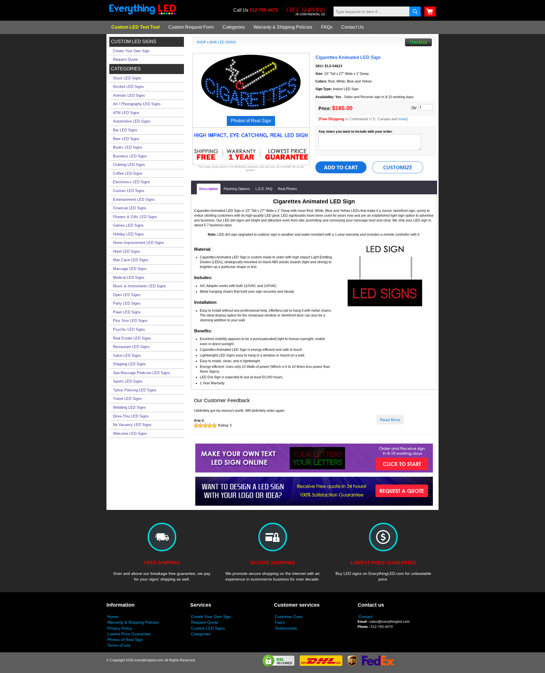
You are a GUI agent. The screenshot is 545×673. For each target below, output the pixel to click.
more (402, 119)
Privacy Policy (119, 628)
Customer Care (288, 616)
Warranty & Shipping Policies (282, 27)
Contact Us (352, 27)
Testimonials (286, 628)
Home (112, 616)
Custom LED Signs (208, 628)
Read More (390, 419)
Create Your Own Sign (211, 616)
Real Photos (287, 189)
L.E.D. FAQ (263, 189)
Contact (365, 616)
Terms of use (119, 645)
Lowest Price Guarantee (129, 634)
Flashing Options (237, 189)
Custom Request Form (191, 27)
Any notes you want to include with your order (355, 132)
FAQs (326, 27)
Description (208, 189)
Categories (234, 27)
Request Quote (204, 622)
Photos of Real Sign (125, 639)
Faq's (280, 622)
